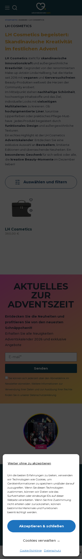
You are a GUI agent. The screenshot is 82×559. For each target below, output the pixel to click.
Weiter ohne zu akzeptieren (29, 463)
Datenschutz (52, 550)
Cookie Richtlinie (31, 550)
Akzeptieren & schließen (41, 526)
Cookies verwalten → (41, 540)
